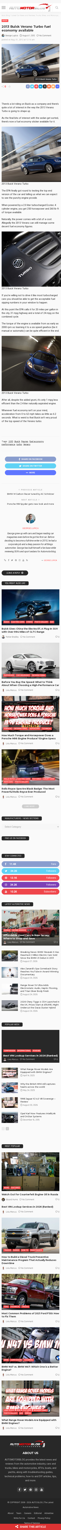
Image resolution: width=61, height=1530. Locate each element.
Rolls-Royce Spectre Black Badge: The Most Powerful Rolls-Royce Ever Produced (28, 790)
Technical (46, 728)
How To (24, 1250)
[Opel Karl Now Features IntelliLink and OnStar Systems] (10, 1117)
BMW (6, 1360)
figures (24, 441)
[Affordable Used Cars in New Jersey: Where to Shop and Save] (30, 928)
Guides (7, 930)
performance (8, 444)
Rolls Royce (9, 779)
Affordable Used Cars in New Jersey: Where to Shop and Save (26, 937)
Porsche (8, 728)
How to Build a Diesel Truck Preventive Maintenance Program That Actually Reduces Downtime (29, 1260)
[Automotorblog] (30, 7)
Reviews (36, 1050)
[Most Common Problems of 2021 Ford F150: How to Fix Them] (30, 1292)
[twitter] (30, 871)
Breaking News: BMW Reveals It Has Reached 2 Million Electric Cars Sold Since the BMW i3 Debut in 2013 (39, 955)
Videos (28, 1413)
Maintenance (36, 1250)
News (6, 1187)
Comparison (9, 1050)
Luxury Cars (48, 779)
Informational (38, 675)
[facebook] (30, 864)
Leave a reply (13, 573)
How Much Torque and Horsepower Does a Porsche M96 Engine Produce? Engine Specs (29, 737)
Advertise (48, 1513)
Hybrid (30, 622)
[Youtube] (30, 892)
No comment (45, 35)
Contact (31, 1518)
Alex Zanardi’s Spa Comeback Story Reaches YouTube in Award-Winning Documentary (39, 971)
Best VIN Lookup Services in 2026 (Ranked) (30, 1055)
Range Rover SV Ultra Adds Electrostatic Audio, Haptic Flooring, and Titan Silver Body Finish (39, 988)
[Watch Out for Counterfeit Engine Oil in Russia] (30, 1171)
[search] (57, 7)
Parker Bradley (12, 637)
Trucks (7, 1250)
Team (18, 1513)
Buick (4, 20)
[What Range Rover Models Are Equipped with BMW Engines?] (10, 1073)
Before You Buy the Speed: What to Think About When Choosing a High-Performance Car (30, 684)
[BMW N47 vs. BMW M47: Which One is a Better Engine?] (30, 1345)
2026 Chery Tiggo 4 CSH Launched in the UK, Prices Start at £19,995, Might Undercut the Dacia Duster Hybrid (39, 1004)
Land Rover (9, 1410)
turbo (19, 444)
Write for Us (19, 1518)
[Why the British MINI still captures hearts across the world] (10, 1087)
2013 (10, 441)
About (11, 1513)
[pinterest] (30, 878)
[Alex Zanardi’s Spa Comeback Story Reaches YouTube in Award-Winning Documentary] (10, 972)
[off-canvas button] (4, 8)
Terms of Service (32, 1523)
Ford (6, 1306)
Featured (36, 779)
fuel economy (36, 441)
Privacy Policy (44, 1518)
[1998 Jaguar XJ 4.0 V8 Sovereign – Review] (10, 1102)
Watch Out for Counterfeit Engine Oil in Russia (30, 1194)
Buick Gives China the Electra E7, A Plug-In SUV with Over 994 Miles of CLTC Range (30, 630)
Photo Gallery (41, 622)
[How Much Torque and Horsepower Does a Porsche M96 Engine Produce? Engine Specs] (30, 714)
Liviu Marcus (11, 690)
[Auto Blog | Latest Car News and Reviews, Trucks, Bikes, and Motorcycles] (27, 1443)
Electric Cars (17, 622)
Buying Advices (19, 930)
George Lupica (11, 35)
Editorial (38, 1513)
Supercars (9, 675)
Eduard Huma (12, 1199)
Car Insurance (23, 675)
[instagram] (30, 885)
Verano (26, 444)
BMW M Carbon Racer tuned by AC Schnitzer (30, 494)
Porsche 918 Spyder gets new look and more (30, 504)
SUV (52, 622)
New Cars (8, 782)
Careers (27, 1513)
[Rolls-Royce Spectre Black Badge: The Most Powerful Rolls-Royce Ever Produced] (30, 767)
